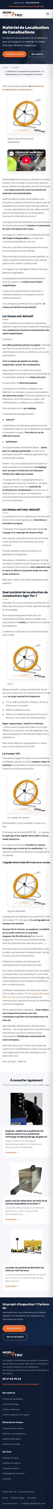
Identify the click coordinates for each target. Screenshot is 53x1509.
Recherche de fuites (11, 1444)
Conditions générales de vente (33, 1503)
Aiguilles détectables (11, 1439)
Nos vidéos (31, 1498)
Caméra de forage (10, 1404)
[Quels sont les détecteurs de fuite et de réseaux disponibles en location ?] (26, 1192)
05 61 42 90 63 (32, 3)
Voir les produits (15, 1337)
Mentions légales (17, 1498)
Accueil (5, 67)
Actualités (15, 67)
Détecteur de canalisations (14, 1433)
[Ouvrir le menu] (48, 14)
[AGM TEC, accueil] (12, 13)
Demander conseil (14, 54)
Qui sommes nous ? (10, 1503)
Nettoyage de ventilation (13, 1473)
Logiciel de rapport (10, 1468)
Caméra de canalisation (12, 1399)
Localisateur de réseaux (12, 1428)
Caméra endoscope (11, 1409)
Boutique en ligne (10, 1458)
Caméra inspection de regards (15, 1414)
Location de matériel (11, 1463)
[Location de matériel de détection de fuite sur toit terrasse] (26, 1259)
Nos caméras (37, 54)
